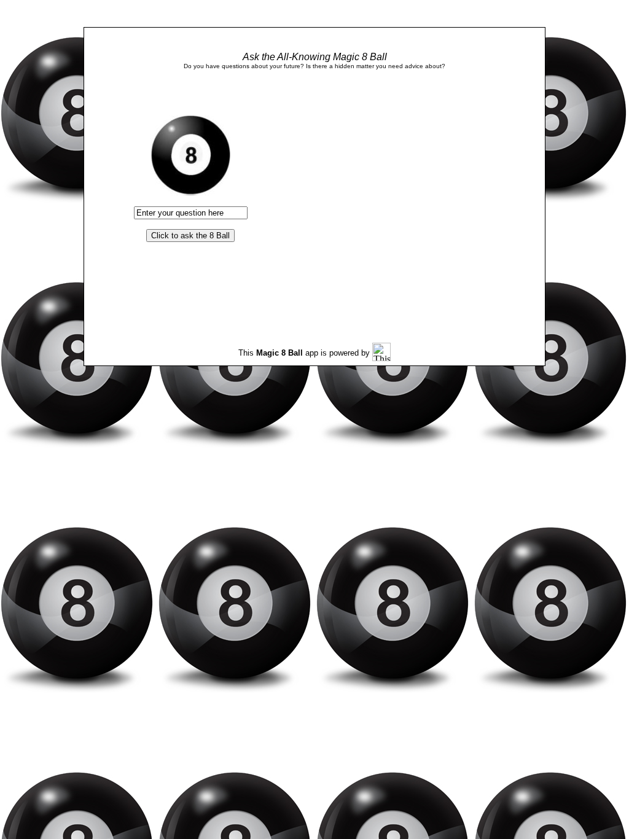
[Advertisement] (387, 190)
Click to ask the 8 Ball (190, 235)
